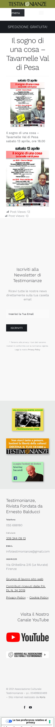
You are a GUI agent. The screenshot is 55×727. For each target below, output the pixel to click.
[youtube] (30, 707)
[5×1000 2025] (27, 440)
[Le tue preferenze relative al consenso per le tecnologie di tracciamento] (50, 722)
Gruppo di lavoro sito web (24, 579)
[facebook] (24, 707)
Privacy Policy (34, 350)
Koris (42, 697)
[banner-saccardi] (27, 463)
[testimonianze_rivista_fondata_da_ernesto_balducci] (27, 3)
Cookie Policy (39, 597)
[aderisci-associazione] (27, 653)
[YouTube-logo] (27, 627)
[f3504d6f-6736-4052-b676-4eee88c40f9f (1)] (27, 410)
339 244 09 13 (16, 538)
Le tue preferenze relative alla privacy (31, 721)
